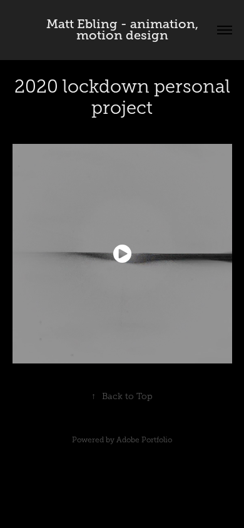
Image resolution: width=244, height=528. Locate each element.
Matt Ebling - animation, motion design (123, 30)
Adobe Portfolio (144, 439)
